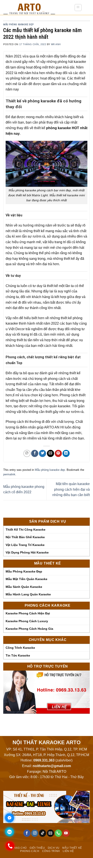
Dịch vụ (53, 847)
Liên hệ (68, 851)
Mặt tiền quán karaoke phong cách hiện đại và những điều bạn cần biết (71, 489)
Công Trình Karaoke (20, 647)
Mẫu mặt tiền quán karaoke (26, 579)
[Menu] (78, 7)
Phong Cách (29, 851)
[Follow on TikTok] (42, 833)
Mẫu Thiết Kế (72, 847)
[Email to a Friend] (50, 453)
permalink (9, 474)
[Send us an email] (50, 833)
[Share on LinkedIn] (66, 453)
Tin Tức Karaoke (18, 655)
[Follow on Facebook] (26, 833)
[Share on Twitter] (42, 453)
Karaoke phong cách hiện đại (28, 613)
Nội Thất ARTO (54, 771)
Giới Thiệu (37, 847)
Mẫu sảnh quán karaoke (24, 586)
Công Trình (51, 851)
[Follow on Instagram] (34, 833)
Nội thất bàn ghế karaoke (25, 537)
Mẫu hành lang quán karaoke (28, 594)
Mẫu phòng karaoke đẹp (24, 571)
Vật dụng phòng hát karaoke (27, 552)
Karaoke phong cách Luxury (27, 621)
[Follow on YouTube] (66, 833)
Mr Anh (56, 44)
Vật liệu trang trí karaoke (25, 545)
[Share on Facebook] (34, 453)
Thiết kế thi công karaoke (25, 529)
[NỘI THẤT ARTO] (35, 7)
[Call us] (58, 833)
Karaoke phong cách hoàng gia (29, 628)
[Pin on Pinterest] (58, 453)
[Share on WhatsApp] (26, 453)
